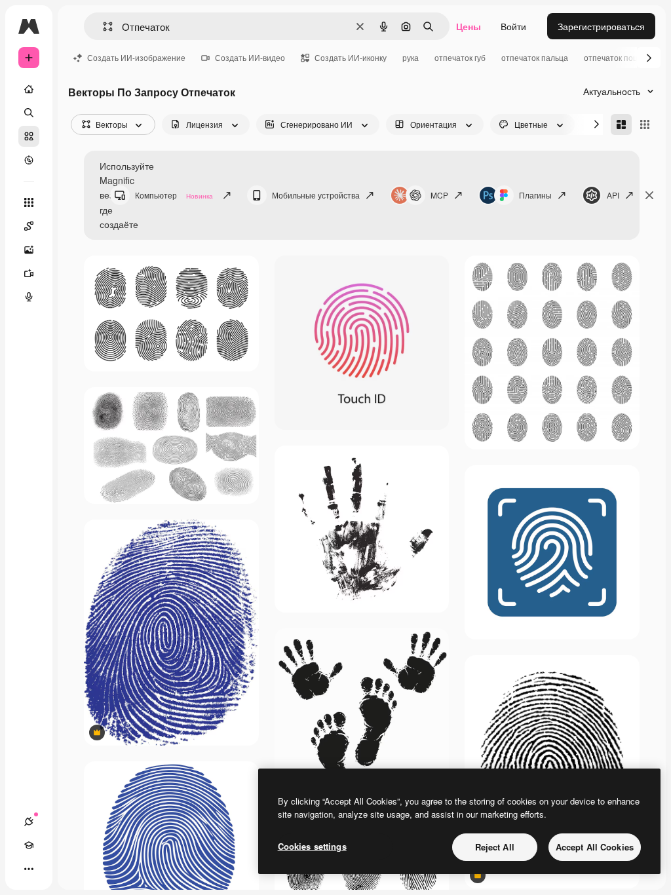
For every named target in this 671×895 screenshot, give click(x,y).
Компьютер (174, 194)
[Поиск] (28, 112)
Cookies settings (312, 846)
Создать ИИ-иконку (351, 57)
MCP (439, 194)
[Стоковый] (28, 136)
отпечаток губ (460, 57)
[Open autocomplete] (103, 26)
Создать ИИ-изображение (136, 57)
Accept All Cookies (595, 847)
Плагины (535, 194)
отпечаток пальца (534, 57)
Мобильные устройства (316, 194)
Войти (513, 26)
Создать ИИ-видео (250, 57)
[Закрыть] (649, 195)
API (613, 194)
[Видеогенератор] (28, 273)
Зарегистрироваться (601, 26)
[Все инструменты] (28, 202)
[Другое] (28, 868)
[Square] (644, 124)
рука (410, 57)
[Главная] (28, 89)
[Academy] (28, 845)
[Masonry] (621, 124)
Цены (468, 26)
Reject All (494, 847)
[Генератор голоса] (28, 296)
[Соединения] (28, 821)
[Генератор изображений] (28, 249)
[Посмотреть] (28, 159)
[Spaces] (28, 226)
